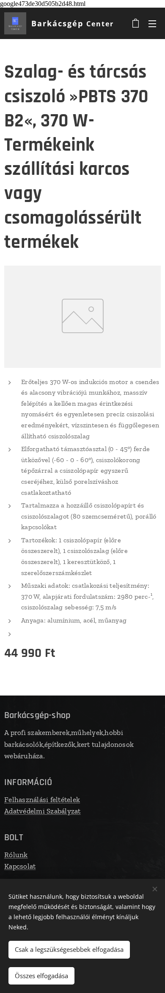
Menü (152, 23)
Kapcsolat (20, 866)
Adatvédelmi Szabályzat (42, 811)
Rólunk (16, 854)
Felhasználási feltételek (42, 799)
